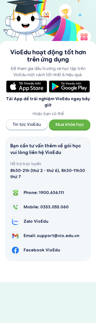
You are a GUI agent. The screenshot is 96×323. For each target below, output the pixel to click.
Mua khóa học (70, 124)
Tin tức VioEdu (27, 124)
